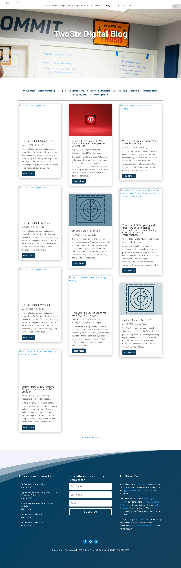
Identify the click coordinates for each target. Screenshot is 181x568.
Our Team (120, 6)
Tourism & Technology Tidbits (144, 91)
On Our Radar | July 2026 (36, 223)
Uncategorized (101, 95)
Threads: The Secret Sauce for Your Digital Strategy (89, 314)
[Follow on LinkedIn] (96, 541)
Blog (108, 6)
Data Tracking (120, 91)
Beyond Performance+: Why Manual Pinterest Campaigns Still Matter (88, 143)
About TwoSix (52, 6)
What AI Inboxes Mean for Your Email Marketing (140, 142)
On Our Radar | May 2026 (36, 304)
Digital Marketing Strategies (52, 91)
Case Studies (97, 6)
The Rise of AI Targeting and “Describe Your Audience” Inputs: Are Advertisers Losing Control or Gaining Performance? (139, 230)
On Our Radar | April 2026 (137, 320)
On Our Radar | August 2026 (38, 141)
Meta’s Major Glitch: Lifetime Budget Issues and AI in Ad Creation (38, 389)
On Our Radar (28, 91)
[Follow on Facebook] (85, 541)
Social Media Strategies (98, 91)
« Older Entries (90, 437)
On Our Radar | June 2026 (86, 230)
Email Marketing (76, 91)
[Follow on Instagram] (90, 541)
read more (28, 173)
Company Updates (82, 95)
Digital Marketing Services (73, 6)
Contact (131, 6)
